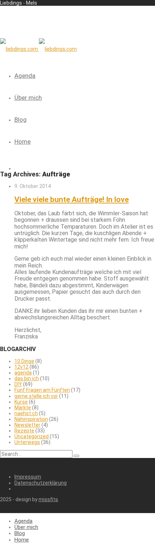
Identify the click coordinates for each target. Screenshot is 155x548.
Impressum (27, 477)
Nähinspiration (31, 419)
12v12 (21, 367)
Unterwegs (27, 442)
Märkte (22, 407)
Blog (20, 119)
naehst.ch (26, 413)
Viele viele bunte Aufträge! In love (71, 199)
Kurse (21, 402)
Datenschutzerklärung (40, 483)
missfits (48, 499)
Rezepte (24, 431)
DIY (18, 384)
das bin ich (26, 378)
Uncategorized (31, 436)
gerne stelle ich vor (36, 396)
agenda (23, 373)
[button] (76, 456)
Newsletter (27, 425)
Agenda (24, 75)
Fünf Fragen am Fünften (42, 390)
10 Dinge (24, 361)
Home (22, 141)
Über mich (28, 97)
